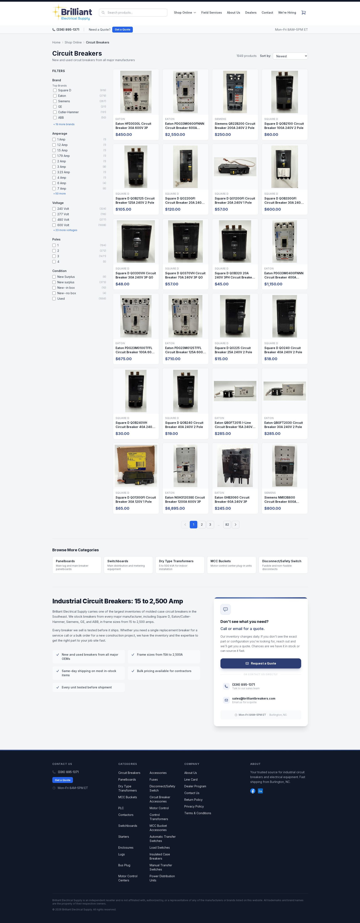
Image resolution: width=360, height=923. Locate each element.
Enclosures (125, 847)
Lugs (121, 854)
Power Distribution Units (162, 878)
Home (56, 42)
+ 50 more (59, 193)
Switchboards (127, 825)
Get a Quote (122, 29)
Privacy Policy (194, 806)
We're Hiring (287, 12)
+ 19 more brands (64, 124)
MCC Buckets (127, 797)
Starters (123, 836)
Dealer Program (195, 786)
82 (227, 524)
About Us (233, 12)
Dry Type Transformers (127, 788)
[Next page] (235, 524)
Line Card (191, 779)
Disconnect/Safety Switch (162, 788)
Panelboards (127, 779)
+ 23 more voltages (65, 230)
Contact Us (191, 793)
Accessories (158, 773)
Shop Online (183, 12)
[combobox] (133, 13)
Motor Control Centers (127, 878)
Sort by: (265, 56)
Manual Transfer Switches (161, 867)
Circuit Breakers (129, 773)
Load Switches (160, 847)
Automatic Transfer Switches (163, 839)
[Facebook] (252, 790)
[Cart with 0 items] (303, 12)
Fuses (154, 779)
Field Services (211, 12)
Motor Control (159, 808)
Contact (267, 12)
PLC (121, 808)
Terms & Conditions (197, 813)
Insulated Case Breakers (160, 856)
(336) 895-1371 (68, 30)
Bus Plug (124, 865)
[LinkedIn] (260, 790)
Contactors (125, 815)
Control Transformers (159, 817)
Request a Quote (263, 663)
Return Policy (193, 799)
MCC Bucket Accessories (158, 828)
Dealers (251, 12)
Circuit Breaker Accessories (160, 799)
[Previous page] (185, 524)
